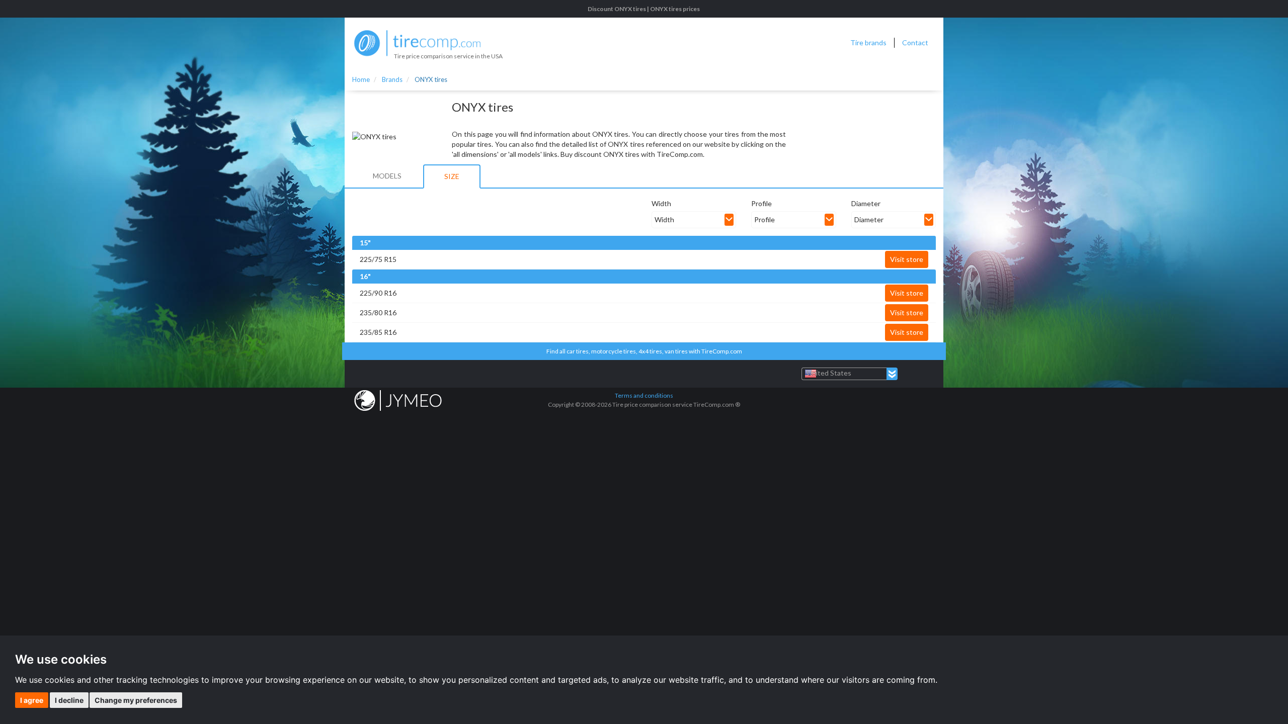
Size (451, 176)
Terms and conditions (644, 395)
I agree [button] (31, 700)
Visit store (906, 259)
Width (661, 203)
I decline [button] (69, 700)
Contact (915, 42)
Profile (761, 203)
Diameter (865, 203)
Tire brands (868, 42)
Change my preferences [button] (136, 700)
